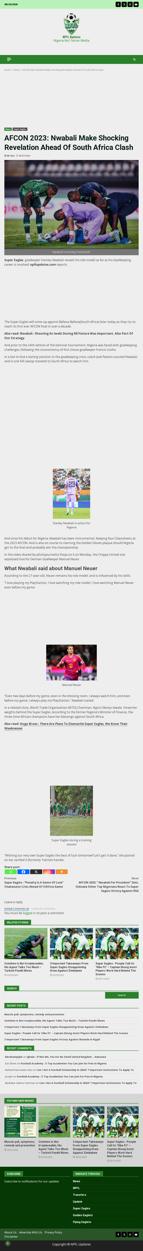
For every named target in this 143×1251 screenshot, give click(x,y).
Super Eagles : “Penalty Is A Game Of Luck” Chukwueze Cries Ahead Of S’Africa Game (34, 882)
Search (122, 995)
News (8, 129)
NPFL (76, 1188)
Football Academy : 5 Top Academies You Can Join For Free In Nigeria (64, 1063)
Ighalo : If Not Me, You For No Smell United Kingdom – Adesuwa (66, 1056)
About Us (10, 1232)
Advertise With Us (30, 1232)
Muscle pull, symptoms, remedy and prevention (34, 1014)
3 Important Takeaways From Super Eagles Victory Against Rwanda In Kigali (52, 1039)
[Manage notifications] (7, 1243)
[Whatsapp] (11, 871)
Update (11, 1133)
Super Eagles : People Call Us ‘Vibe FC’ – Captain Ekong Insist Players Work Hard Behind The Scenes (117, 943)
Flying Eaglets (82, 1222)
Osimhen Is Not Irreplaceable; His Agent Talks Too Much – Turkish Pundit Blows (25, 943)
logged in (29, 913)
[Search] (134, 59)
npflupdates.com (43, 265)
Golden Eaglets (83, 1215)
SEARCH (12, 988)
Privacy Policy (53, 1232)
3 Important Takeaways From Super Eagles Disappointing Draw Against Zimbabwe (71, 943)
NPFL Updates (71, 36)
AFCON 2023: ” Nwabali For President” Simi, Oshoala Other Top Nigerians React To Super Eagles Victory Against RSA (107, 884)
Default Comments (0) (16, 908)
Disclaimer (11, 1236)
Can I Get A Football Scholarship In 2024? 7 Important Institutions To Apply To (85, 1070)
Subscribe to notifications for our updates (31, 1181)
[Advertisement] (71, 101)
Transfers (79, 1195)
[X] (36, 871)
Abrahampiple (13, 1056)
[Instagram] (49, 871)
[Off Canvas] (9, 59)
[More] (62, 871)
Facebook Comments (43, 908)
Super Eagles (20, 129)
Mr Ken (11, 155)
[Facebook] (23, 871)
